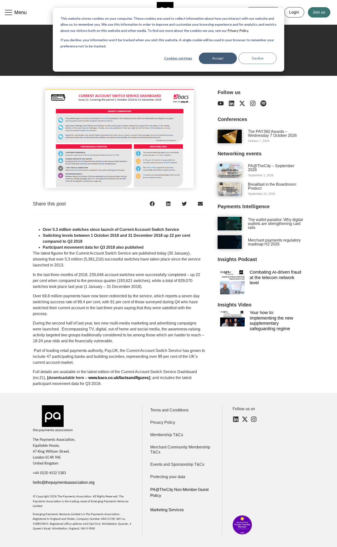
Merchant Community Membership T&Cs (180, 449)
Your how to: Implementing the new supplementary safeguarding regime (271, 320)
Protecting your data (167, 477)
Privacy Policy (237, 30)
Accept (218, 58)
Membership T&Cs (166, 435)
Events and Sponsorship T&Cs (177, 464)
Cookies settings (178, 58)
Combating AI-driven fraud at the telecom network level (275, 277)
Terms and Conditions (169, 410)
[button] (152, 203)
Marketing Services (167, 510)
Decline (257, 58)
